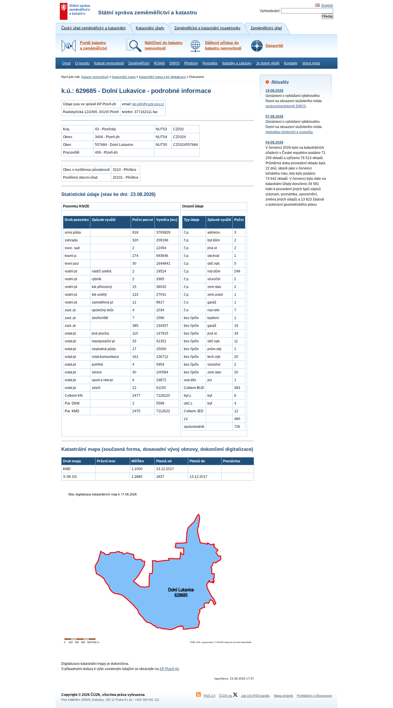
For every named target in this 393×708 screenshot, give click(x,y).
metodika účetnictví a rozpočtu (289, 132)
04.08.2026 (274, 142)
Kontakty (290, 63)
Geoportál (274, 46)
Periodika (210, 63)
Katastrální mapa (124, 77)
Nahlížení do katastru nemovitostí (163, 45)
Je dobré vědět (267, 63)
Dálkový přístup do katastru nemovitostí (223, 45)
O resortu (82, 63)
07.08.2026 (274, 116)
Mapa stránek (283, 695)
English (327, 5)
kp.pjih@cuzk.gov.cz (148, 104)
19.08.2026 (274, 91)
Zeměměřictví (138, 63)
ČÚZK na (226, 695)
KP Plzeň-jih (169, 669)
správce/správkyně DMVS (286, 106)
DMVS (174, 63)
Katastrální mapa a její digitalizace (162, 77)
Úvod (66, 63)
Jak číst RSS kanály (255, 695)
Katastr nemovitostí (109, 63)
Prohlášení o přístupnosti (314, 695)
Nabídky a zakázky (236, 63)
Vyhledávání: (270, 11)
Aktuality (280, 81)
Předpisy (191, 63)
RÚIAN (159, 63)
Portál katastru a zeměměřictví (93, 45)
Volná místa (311, 63)
